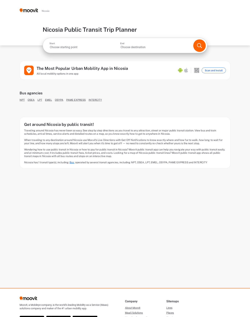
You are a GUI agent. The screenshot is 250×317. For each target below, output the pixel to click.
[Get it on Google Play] (180, 70)
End (122, 43)
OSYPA (59, 99)
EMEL (48, 99)
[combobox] (84, 47)
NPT (22, 99)
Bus (72, 162)
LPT (40, 99)
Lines (169, 307)
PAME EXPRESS (76, 99)
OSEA (31, 99)
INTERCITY (95, 99)
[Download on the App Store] (186, 70)
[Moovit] (29, 10)
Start (52, 43)
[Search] (199, 45)
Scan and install (214, 70)
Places (170, 312)
